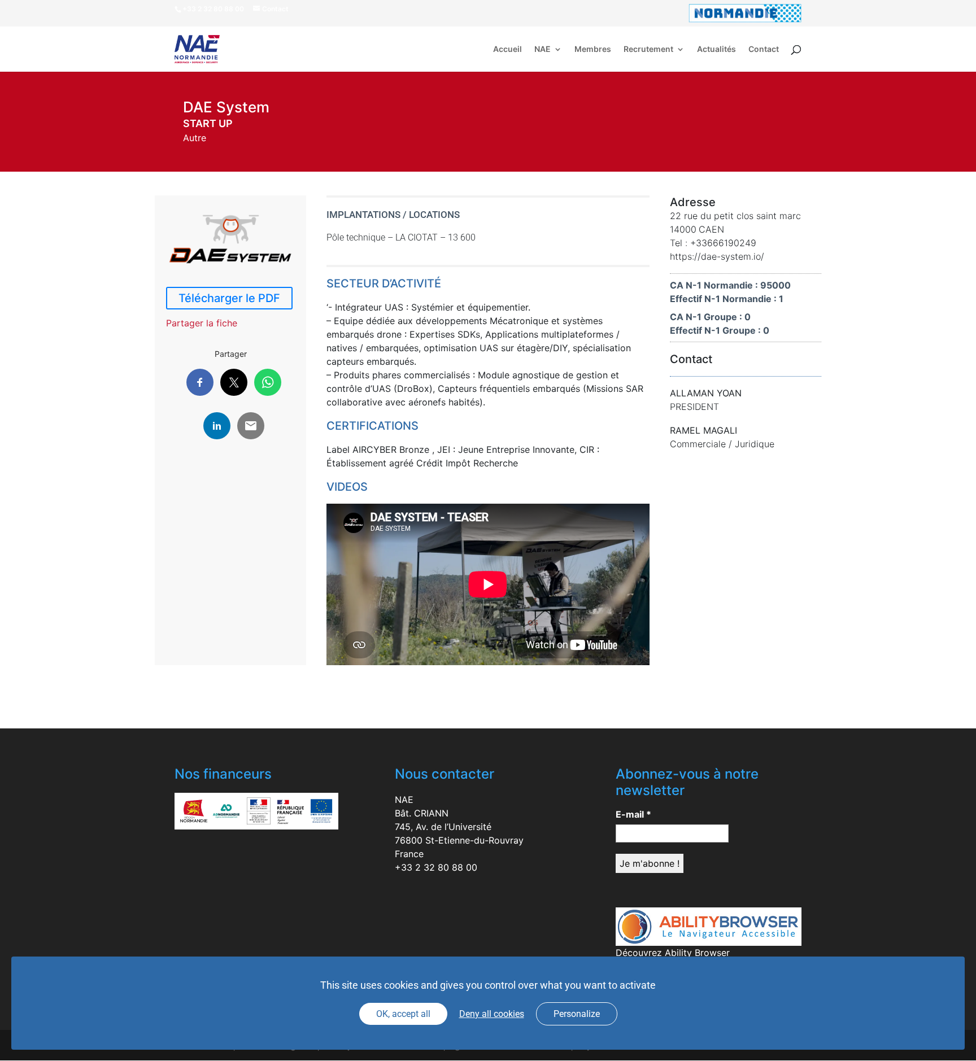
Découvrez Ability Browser (673, 952)
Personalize (577, 1013)
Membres (592, 49)
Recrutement (648, 49)
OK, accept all (403, 1013)
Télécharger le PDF (229, 298)
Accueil (507, 49)
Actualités (716, 49)
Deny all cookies (491, 1013)
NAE (542, 49)
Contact (763, 49)
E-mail (633, 814)
